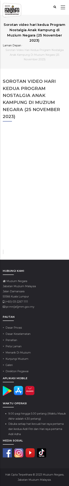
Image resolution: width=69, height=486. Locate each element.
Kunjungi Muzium (17, 358)
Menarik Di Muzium (18, 352)
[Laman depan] (12, 7)
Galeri (9, 365)
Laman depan (12, 45)
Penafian (11, 340)
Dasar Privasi (14, 327)
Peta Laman (14, 346)
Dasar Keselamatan (18, 334)
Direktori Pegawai (17, 371)
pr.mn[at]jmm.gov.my (19, 306)
